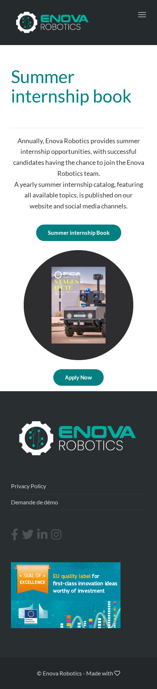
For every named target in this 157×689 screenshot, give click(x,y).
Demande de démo (34, 502)
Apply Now (78, 377)
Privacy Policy (28, 485)
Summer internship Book (79, 232)
